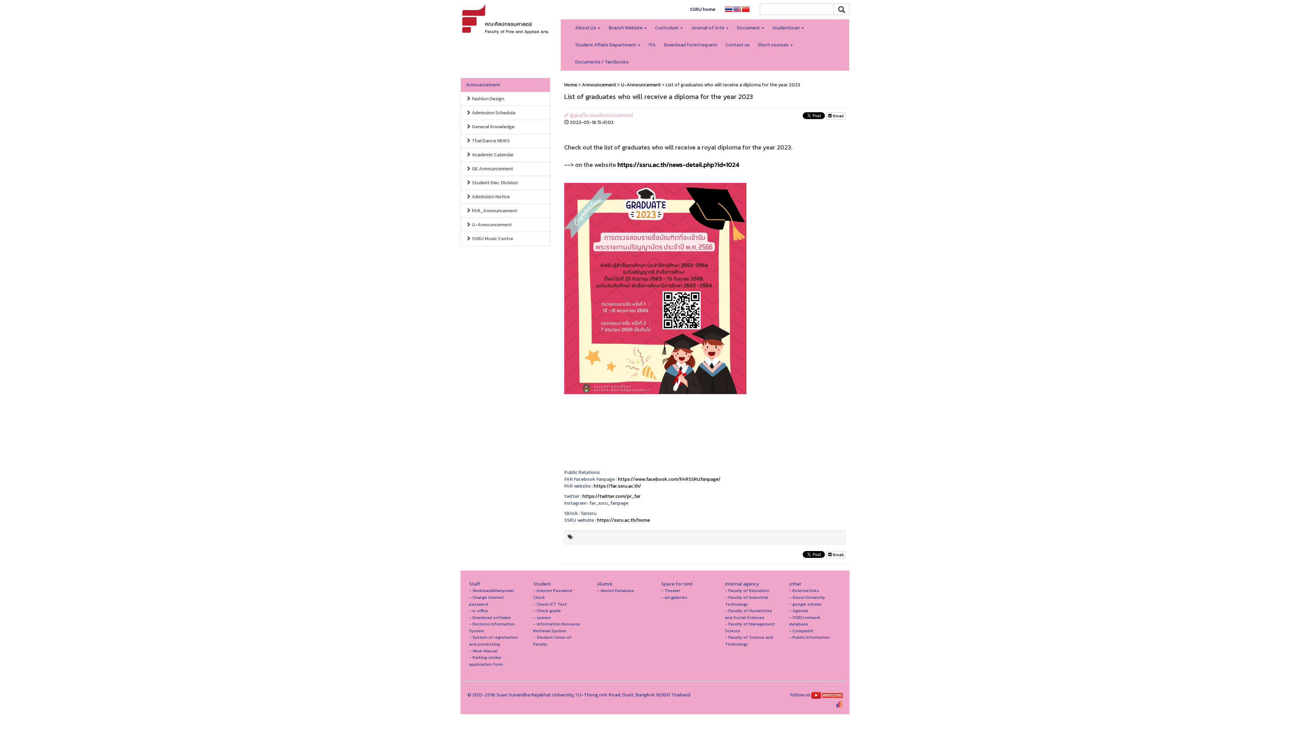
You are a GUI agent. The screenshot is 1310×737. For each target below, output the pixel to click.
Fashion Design (487, 98)
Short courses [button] (773, 44)
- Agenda (798, 610)
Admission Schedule (493, 112)
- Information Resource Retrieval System (556, 627)
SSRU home (702, 9)
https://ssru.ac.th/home (623, 520)
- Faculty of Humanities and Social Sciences (748, 614)
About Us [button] (586, 27)
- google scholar (805, 604)
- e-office (478, 610)
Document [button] (749, 27)
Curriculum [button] (667, 27)
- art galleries (674, 597)
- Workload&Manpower (491, 590)
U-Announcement (491, 224)
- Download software (490, 617)
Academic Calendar (492, 154)
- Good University (807, 597)
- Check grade (547, 610)
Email (838, 116)
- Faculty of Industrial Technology (746, 600)
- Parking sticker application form (486, 660)
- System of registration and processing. (493, 640)
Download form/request (690, 44)
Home (570, 84)
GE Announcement (492, 168)
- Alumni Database (615, 590)
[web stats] (832, 694)
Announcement (483, 84)
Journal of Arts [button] (708, 27)
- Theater (670, 590)
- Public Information (809, 637)
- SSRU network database (804, 620)
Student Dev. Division (494, 182)
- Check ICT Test (550, 604)
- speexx (542, 617)
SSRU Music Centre (492, 238)
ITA (652, 44)
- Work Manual (483, 651)
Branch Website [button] (626, 27)
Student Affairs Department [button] (606, 44)
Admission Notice (490, 196)
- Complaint (801, 630)
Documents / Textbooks (601, 62)
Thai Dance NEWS (490, 140)
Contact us (737, 44)
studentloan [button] (786, 27)
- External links (804, 590)
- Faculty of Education (747, 590)
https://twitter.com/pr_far (611, 496)
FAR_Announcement (494, 210)
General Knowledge (492, 126)
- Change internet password (486, 600)
